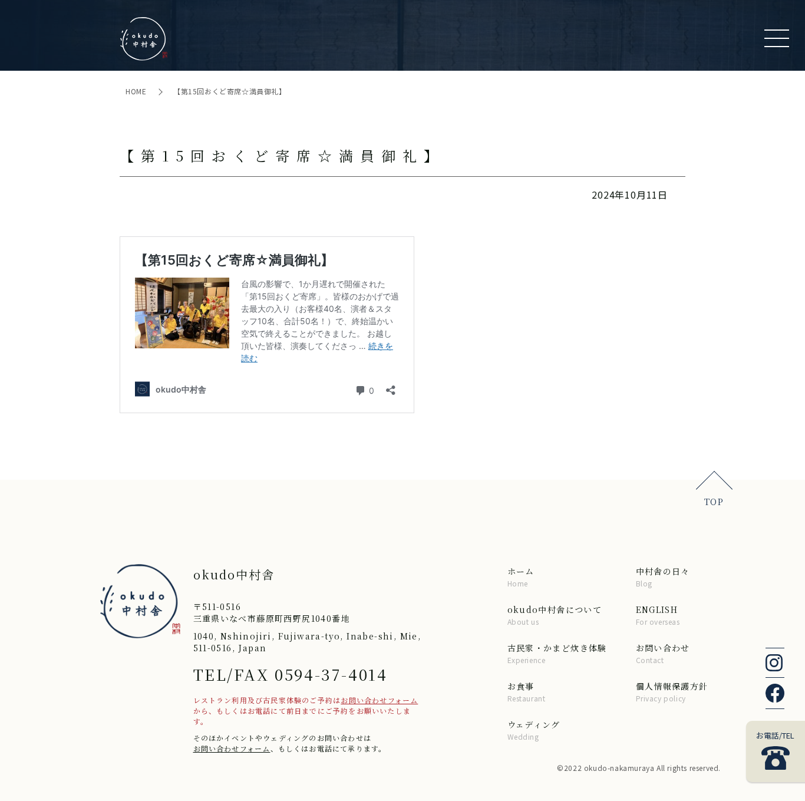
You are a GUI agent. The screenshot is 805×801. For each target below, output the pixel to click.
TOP (714, 501)
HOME (137, 91)
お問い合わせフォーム (379, 700)
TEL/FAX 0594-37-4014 (290, 674)
